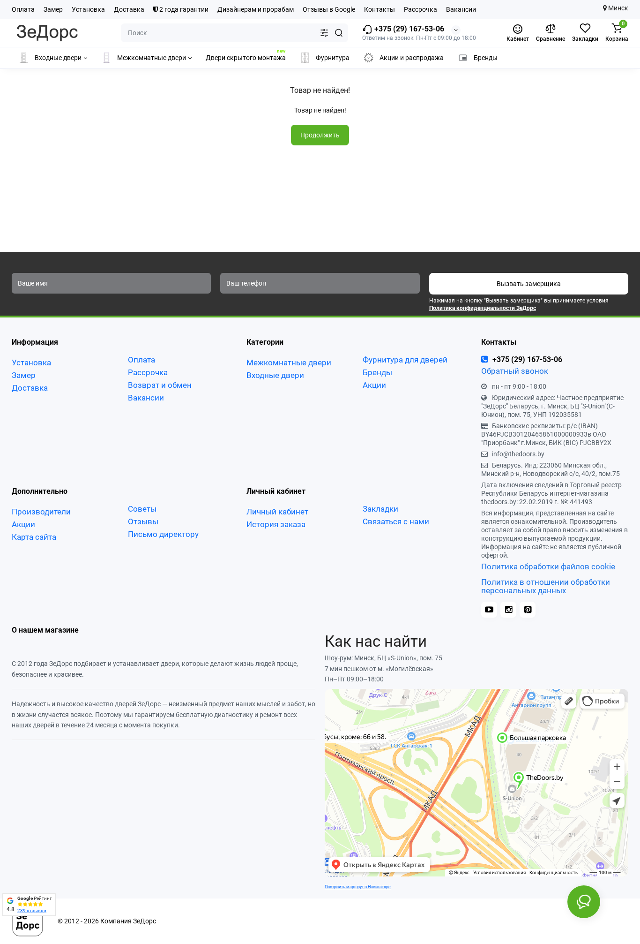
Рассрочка (420, 9)
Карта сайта (34, 537)
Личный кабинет (277, 511)
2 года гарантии (183, 9)
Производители (41, 511)
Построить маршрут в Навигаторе (358, 886)
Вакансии (461, 9)
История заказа (275, 524)
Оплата (23, 9)
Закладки (380, 509)
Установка (88, 9)
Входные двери (275, 375)
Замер (53, 9)
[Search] (338, 32)
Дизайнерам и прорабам (255, 9)
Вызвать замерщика (529, 283)
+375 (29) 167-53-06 (408, 28)
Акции (374, 385)
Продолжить (320, 135)
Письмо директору (163, 534)
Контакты (379, 9)
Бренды (377, 372)
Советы (142, 509)
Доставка (129, 9)
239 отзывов (31, 910)
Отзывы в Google (329, 9)
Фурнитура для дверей (405, 359)
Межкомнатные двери (288, 362)
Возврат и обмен (160, 385)
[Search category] (324, 32)
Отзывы (143, 521)
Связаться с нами (396, 521)
